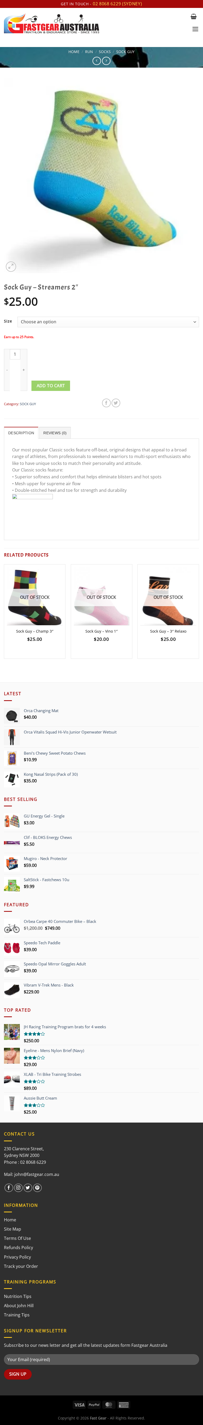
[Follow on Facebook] (8, 1188)
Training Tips (17, 1315)
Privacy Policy (17, 1257)
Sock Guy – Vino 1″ (101, 631)
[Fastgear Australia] (95, 23)
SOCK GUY (125, 51)
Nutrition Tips (17, 1296)
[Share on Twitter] (116, 403)
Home (74, 51)
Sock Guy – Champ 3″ (34, 631)
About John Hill (19, 1306)
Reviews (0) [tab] (55, 433)
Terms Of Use (17, 1238)
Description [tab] (21, 433)
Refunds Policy (18, 1247)
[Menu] (195, 29)
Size (8, 321)
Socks (105, 51)
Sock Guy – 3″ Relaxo (168, 631)
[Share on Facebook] (106, 403)
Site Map (12, 1229)
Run (89, 51)
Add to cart (51, 386)
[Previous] (4, 613)
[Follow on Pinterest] (37, 1188)
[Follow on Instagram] (18, 1188)
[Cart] (194, 16)
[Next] (199, 613)
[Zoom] (11, 266)
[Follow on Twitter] (28, 1188)
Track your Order (21, 1266)
